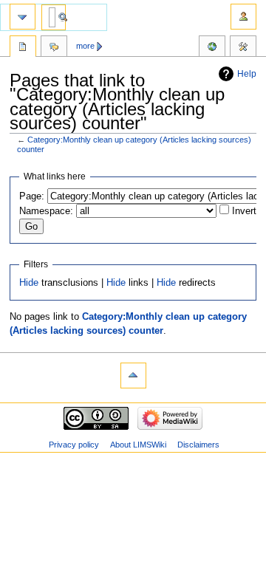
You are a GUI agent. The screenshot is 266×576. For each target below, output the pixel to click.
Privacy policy (74, 444)
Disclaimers (198, 444)
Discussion (53, 48)
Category (22, 48)
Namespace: (46, 211)
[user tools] (243, 17)
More (85, 45)
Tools (243, 48)
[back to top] (133, 375)
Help (246, 74)
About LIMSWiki (138, 444)
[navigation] (22, 17)
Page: (31, 196)
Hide (28, 283)
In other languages (212, 48)
